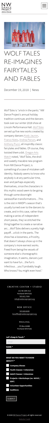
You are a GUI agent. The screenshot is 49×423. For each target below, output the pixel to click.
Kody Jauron (31, 135)
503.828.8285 (25, 311)
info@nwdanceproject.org (25, 299)
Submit (11, 398)
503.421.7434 (25, 296)
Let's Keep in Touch (15, 337)
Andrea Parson (27, 140)
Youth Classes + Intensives (21, 369)
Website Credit (24, 419)
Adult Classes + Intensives (21, 374)
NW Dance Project (20, 415)
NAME (9, 346)
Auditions (14, 389)
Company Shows (17, 365)
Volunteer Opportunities (21, 385)
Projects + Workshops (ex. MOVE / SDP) (25, 380)
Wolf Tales (38, 127)
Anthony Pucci (12, 144)
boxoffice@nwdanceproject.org (24, 314)
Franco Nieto (11, 140)
